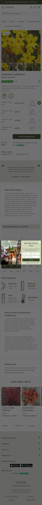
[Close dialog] (40, 242)
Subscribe (31, 260)
